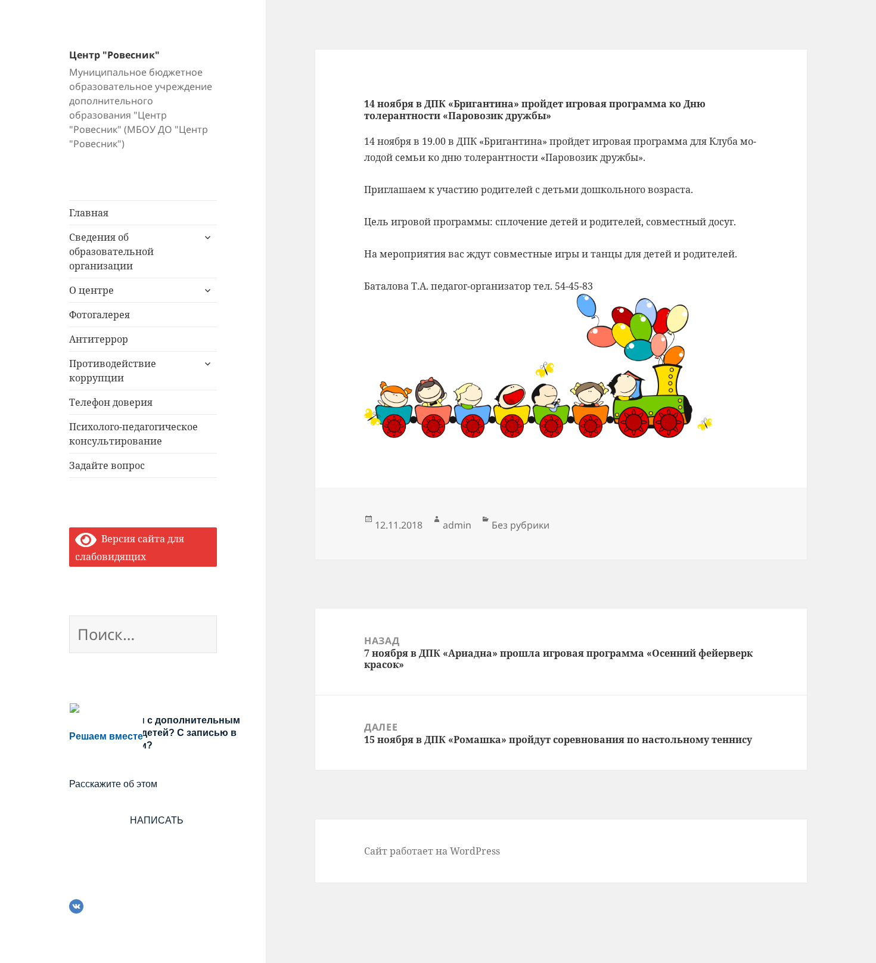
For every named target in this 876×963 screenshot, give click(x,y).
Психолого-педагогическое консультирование (133, 434)
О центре (91, 290)
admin (457, 525)
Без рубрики (520, 525)
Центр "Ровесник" (114, 54)
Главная (88, 212)
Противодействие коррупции (112, 370)
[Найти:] (143, 636)
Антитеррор (98, 339)
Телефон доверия (111, 402)
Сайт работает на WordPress (432, 851)
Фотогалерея (99, 314)
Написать (157, 820)
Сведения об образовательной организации (111, 251)
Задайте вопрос (107, 465)
